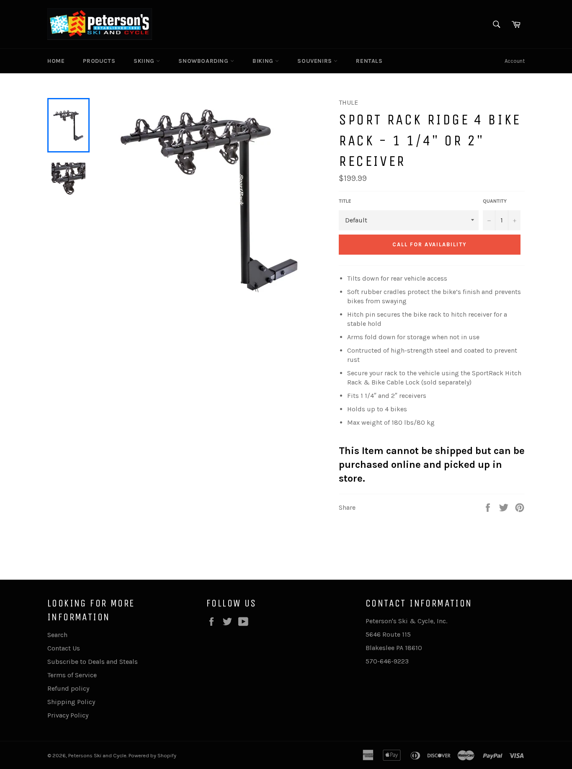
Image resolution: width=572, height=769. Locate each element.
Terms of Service (72, 675)
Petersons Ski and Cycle (97, 755)
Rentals (369, 61)
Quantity (495, 201)
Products (99, 61)
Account (515, 61)
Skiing (145, 61)
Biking (264, 61)
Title (345, 201)
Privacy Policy (67, 715)
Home (55, 61)
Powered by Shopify (152, 755)
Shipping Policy (71, 702)
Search (57, 635)
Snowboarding (204, 61)
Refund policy (68, 688)
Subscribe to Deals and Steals (92, 662)
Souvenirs (315, 61)
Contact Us (63, 648)
